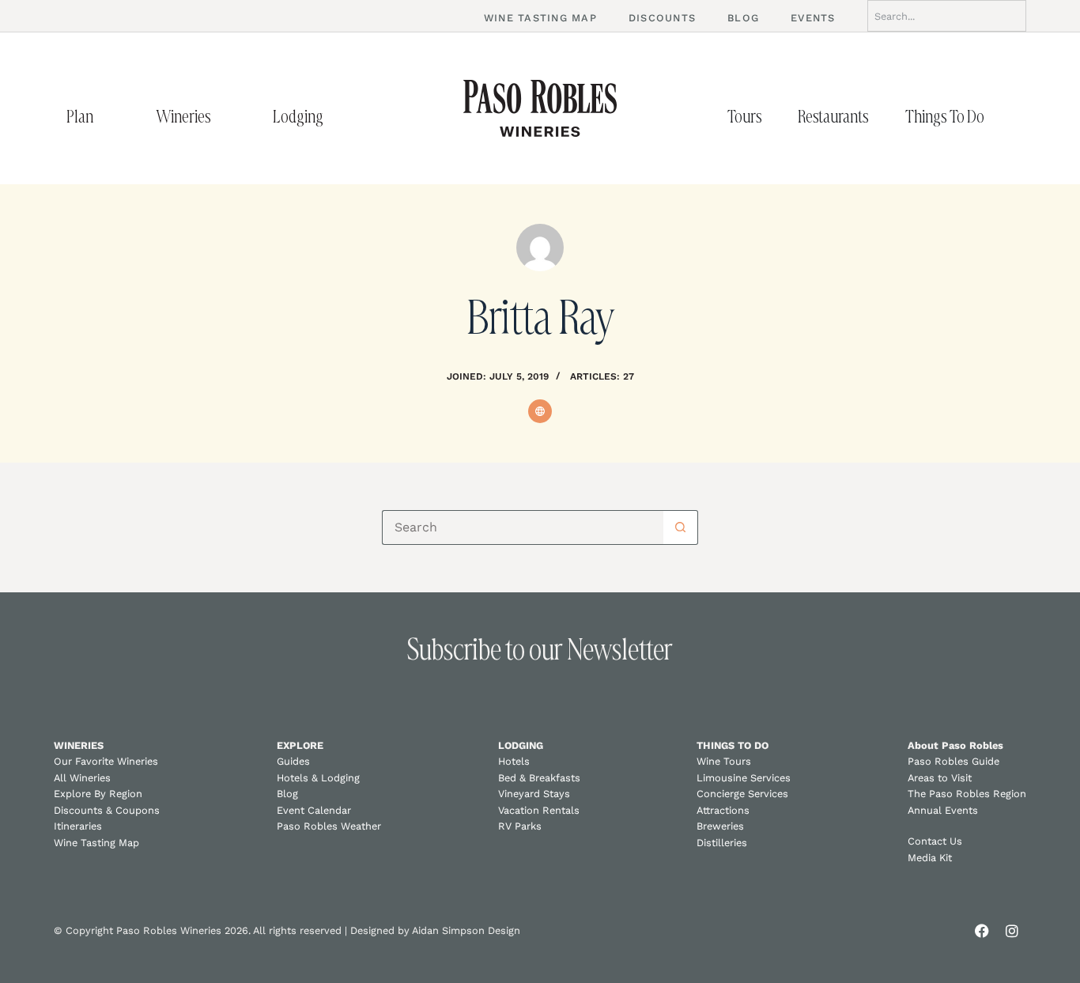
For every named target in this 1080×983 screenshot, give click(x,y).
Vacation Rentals (539, 810)
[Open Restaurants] (885, 116)
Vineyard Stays (534, 794)
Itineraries (78, 826)
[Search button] (680, 527)
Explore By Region (98, 794)
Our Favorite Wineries (106, 761)
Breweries (720, 826)
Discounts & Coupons (107, 810)
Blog (287, 794)
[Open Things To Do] (1001, 116)
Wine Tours (724, 761)
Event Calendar (314, 810)
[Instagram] (1012, 931)
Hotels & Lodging (318, 778)
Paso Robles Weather (329, 826)
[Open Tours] (778, 116)
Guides (293, 761)
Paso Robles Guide (953, 761)
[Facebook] (982, 931)
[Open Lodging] (340, 116)
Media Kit (930, 858)
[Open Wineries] (227, 116)
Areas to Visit (940, 778)
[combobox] (946, 16)
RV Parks (520, 826)
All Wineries (82, 778)
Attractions (723, 810)
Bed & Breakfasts (539, 778)
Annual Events (943, 810)
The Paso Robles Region (967, 794)
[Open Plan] (110, 116)
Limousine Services (744, 778)
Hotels (514, 761)
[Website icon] (540, 411)
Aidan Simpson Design (466, 930)
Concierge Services (742, 794)
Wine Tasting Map (96, 843)
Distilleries (722, 843)
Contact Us (935, 841)
